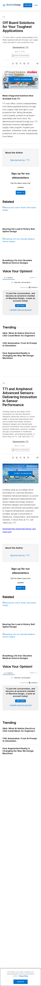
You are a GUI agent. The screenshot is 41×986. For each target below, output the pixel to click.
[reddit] (24, 63)
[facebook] (13, 63)
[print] (37, 63)
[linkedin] (17, 63)
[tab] (9, 277)
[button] (4, 5)
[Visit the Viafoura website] (32, 287)
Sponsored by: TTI (20, 47)
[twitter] (20, 63)
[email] (28, 63)
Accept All (20, 981)
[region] (20, 283)
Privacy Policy (23, 976)
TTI (4, 17)
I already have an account (21, 310)
